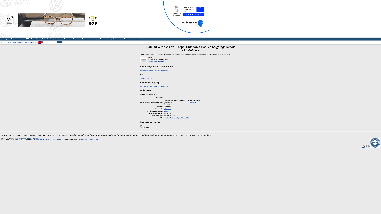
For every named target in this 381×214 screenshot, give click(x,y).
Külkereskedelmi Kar (146, 78)
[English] (40, 42)
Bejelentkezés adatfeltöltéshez (10, 42)
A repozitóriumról (16, 39)
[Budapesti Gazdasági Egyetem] (50, 28)
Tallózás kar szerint (32, 39)
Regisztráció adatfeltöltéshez (28, 42)
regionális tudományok (161, 70)
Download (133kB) (153, 61)
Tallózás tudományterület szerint (110, 39)
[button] (141, 126)
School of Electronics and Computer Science (48, 139)
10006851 (193, 102)
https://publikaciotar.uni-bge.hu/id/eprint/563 (176, 118)
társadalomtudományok (146, 70)
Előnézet (161, 61)
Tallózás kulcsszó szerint (132, 39)
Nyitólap (4, 39)
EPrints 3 (18, 139)
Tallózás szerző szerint (71, 39)
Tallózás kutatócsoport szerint (51, 39)
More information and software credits (88, 139)
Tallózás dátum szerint (89, 39)
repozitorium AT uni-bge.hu (31, 138)
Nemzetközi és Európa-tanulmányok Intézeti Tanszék (155, 86)
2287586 (166, 111)
